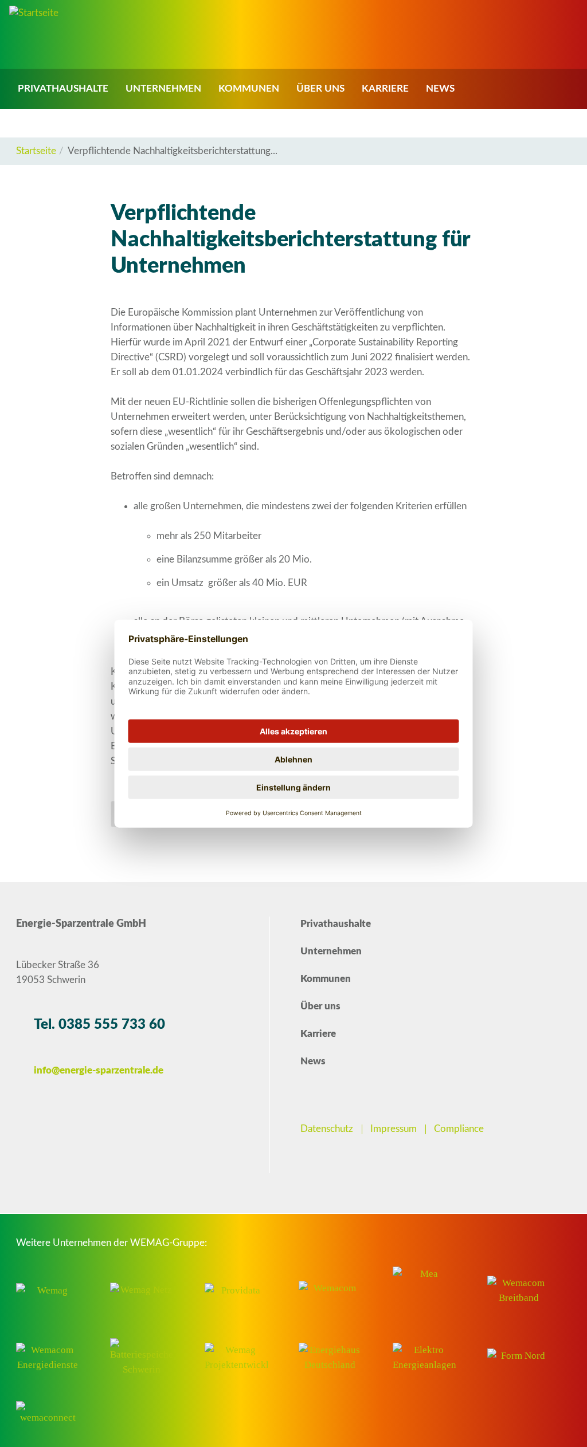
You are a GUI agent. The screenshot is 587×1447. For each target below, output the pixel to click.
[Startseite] (33, 13)
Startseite (36, 151)
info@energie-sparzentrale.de (98, 1070)
